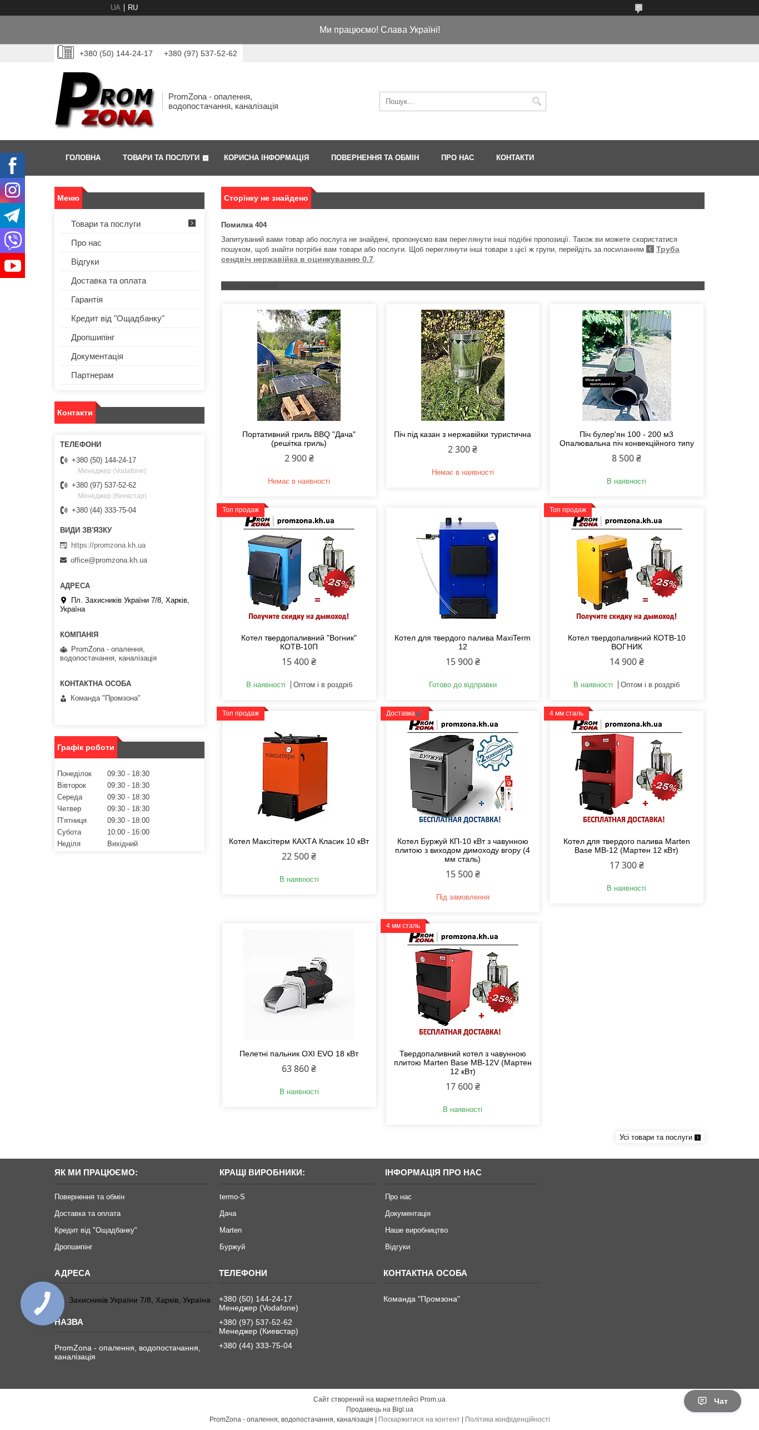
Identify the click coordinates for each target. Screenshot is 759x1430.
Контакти (515, 157)
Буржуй (232, 1247)
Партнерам (92, 375)
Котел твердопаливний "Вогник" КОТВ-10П (299, 642)
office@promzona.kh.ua (109, 560)
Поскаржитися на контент (419, 1419)
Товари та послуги (161, 157)
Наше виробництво (416, 1230)
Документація (97, 356)
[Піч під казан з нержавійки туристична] (463, 365)
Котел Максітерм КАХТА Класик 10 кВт (299, 841)
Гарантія (87, 299)
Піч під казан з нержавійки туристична (462, 434)
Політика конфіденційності (507, 1419)
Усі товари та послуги (656, 1137)
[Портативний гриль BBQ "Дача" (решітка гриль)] (299, 365)
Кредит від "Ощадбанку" (117, 318)
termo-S (232, 1197)
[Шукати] (536, 101)
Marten (230, 1230)
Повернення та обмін (375, 157)
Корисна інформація (266, 157)
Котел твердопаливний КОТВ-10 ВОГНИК (627, 642)
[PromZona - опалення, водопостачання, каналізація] (104, 101)
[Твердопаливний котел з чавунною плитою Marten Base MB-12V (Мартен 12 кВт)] (463, 984)
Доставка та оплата (108, 280)
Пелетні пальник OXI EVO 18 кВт (298, 1053)
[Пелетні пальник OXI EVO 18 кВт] (299, 984)
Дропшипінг (92, 337)
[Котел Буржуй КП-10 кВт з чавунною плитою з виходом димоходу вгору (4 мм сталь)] (463, 772)
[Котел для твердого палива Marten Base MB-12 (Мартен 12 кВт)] (626, 772)
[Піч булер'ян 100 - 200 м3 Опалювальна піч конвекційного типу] (626, 365)
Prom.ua (433, 1399)
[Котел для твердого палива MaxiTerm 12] (463, 568)
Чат (721, 1401)
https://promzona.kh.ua (108, 545)
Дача (227, 1213)
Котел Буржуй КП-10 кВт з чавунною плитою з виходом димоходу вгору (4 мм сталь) (462, 850)
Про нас (457, 157)
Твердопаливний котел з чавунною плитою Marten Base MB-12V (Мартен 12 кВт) (463, 1062)
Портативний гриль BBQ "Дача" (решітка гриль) (299, 439)
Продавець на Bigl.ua (379, 1409)
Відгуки (85, 261)
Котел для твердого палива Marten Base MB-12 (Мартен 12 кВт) (626, 846)
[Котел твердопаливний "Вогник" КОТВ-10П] (299, 568)
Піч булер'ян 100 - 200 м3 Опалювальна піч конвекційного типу (627, 439)
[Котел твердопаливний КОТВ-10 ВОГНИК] (626, 568)
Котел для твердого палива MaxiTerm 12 (463, 642)
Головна (83, 157)
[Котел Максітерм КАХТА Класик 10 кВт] (299, 772)
